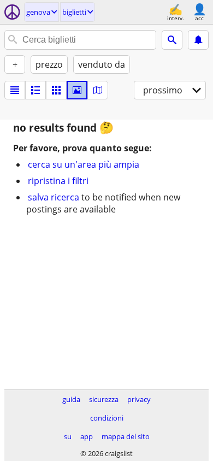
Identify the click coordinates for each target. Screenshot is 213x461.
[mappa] (97, 90)
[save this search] (198, 40)
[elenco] (14, 90)
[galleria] (77, 90)
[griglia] (56, 90)
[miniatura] (35, 90)
